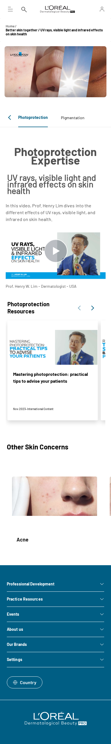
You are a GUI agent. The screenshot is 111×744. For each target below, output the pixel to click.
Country (28, 682)
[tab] (33, 117)
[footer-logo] (56, 718)
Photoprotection (33, 117)
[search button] (23, 9)
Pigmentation (73, 117)
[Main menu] (10, 9)
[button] (10, 117)
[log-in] (96, 9)
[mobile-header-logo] (57, 9)
